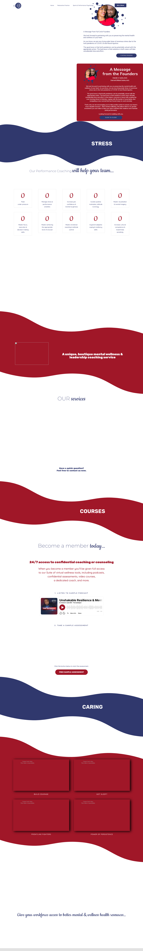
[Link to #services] (71, 309)
